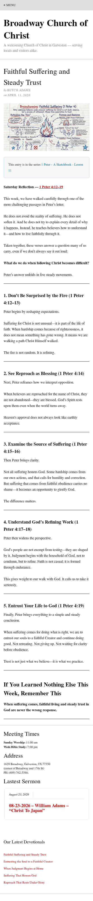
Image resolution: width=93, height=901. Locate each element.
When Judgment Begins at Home (24, 868)
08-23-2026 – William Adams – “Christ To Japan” (39, 808)
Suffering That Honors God (20, 875)
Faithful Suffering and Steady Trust (25, 854)
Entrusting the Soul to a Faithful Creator (28, 861)
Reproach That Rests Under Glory (24, 882)
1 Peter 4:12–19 (51, 186)
